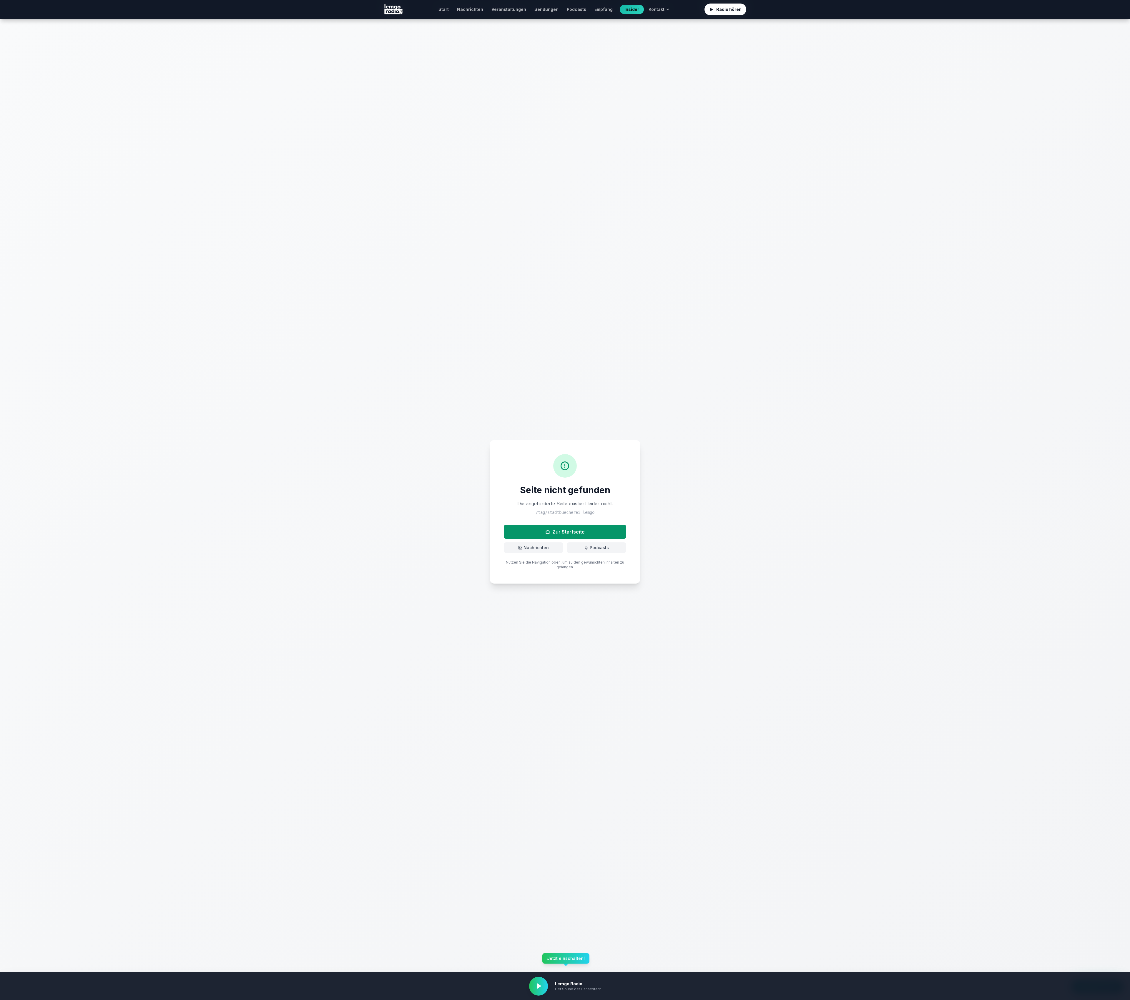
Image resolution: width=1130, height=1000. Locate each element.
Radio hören (729, 9)
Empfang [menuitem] (603, 9)
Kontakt (656, 9)
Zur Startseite (568, 532)
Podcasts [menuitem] (576, 9)
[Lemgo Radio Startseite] (394, 9)
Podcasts (599, 547)
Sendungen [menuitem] (546, 9)
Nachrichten (536, 547)
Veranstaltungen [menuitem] (508, 9)
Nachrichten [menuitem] (470, 9)
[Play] (538, 986)
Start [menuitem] (443, 9)
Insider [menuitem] (631, 9)
